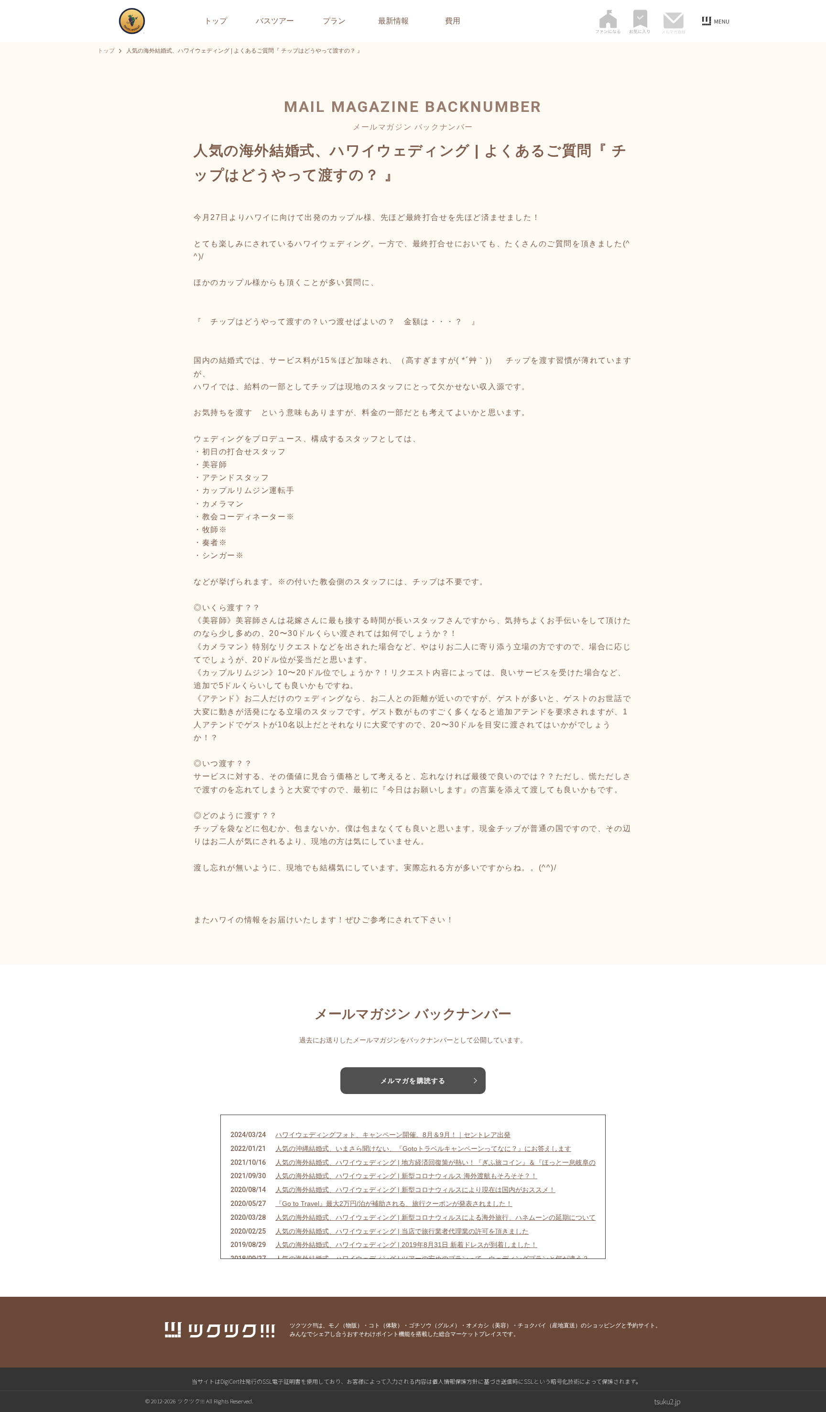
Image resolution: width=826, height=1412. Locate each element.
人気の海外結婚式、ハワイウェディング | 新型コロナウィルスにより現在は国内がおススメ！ (415, 1189)
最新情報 (393, 21)
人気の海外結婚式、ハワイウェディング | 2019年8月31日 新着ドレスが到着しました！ (406, 1244)
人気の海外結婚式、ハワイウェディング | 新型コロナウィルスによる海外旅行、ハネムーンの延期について (435, 1217)
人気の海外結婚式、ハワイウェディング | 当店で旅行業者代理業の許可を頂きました (402, 1231)
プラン (334, 21)
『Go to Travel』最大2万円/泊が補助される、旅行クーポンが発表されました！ (393, 1203)
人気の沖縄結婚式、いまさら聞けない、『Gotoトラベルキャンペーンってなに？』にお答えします (423, 1148)
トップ (215, 21)
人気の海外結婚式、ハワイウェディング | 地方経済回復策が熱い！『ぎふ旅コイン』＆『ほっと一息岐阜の (435, 1162)
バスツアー (275, 21)
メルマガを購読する (413, 1080)
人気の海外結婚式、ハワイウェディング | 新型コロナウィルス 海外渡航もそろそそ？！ (406, 1176)
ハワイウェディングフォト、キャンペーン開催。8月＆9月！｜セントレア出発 (393, 1134)
